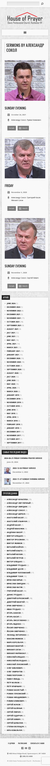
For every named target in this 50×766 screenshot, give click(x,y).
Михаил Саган (17, 200)
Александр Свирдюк (17, 506)
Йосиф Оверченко (16, 631)
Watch (24, 128)
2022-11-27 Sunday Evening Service (29, 479)
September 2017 (14, 443)
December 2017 (13, 431)
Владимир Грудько (16, 565)
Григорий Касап (33, 197)
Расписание (22, 743)
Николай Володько (17, 660)
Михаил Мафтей (15, 646)
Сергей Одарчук (15, 715)
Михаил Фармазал (16, 653)
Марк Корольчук (15, 642)
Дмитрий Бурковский (18, 598)
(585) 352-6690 (27, 756)
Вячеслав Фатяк (15, 587)
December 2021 (13, 314)
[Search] (42, 4)
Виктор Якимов (14, 543)
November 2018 (14, 402)
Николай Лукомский (17, 664)
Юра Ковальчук (14, 730)
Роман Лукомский (16, 693)
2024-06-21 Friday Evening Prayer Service (23, 458)
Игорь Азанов (14, 613)
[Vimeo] (29, 748)
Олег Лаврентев (14, 671)
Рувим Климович (34, 120)
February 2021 (13, 351)
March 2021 (12, 347)
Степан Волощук (15, 726)
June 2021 (11, 336)
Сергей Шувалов (15, 723)
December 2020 (13, 358)
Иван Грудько (14, 609)
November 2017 (14, 435)
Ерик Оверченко (14, 605)
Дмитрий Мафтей (16, 602)
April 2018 (11, 417)
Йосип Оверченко (15, 627)
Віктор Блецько (14, 561)
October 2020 (13, 366)
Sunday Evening (15, 265)
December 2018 (13, 399)
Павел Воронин (14, 675)
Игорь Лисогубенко (17, 620)
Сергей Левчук (14, 712)
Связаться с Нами (37, 743)
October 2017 (13, 439)
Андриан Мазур (15, 532)
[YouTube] (26, 748)
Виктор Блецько (15, 536)
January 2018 (13, 428)
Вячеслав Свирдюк (16, 583)
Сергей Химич (33, 278)
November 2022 (14, 311)
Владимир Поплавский (18, 572)
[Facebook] (22, 748)
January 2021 (13, 355)
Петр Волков (13, 682)
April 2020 (11, 388)
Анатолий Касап (15, 517)
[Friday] (25, 177)
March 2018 (12, 421)
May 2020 (11, 384)
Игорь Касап (13, 616)
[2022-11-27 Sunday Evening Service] (7, 483)
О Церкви (11, 743)
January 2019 (13, 395)
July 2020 (11, 377)
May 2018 (11, 413)
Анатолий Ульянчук (17, 521)
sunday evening (15, 107)
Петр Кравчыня (14, 686)
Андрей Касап (14, 525)
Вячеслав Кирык (14, 580)
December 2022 (13, 307)
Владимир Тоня (15, 576)
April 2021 (11, 344)
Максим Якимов (15, 639)
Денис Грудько (14, 594)
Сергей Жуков (13, 704)
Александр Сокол (18, 120)
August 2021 (12, 329)
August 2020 (12, 373)
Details (11, 128)
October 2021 (13, 322)
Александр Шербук (16, 514)
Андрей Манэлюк (15, 528)
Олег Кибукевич (14, 668)
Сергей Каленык (14, 708)
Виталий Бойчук (15, 547)
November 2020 (14, 362)
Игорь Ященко (14, 624)
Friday (9, 185)
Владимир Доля (15, 569)
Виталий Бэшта (14, 550)
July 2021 (11, 333)
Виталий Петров (15, 558)
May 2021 (11, 340)
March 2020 (12, 391)
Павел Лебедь (13, 679)
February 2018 (13, 424)
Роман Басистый (15, 690)
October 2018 (13, 406)
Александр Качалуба (17, 499)
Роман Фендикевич (16, 697)
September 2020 (14, 369)
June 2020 (11, 380)
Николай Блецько (16, 657)
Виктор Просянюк (16, 539)
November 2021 (14, 318)
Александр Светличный (19, 503)
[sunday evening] (25, 99)
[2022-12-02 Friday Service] (7, 472)
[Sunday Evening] (25, 257)
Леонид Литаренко (16, 635)
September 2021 (14, 325)
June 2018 (11, 410)
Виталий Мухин (15, 554)
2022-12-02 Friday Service (24, 468)
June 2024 (11, 303)
